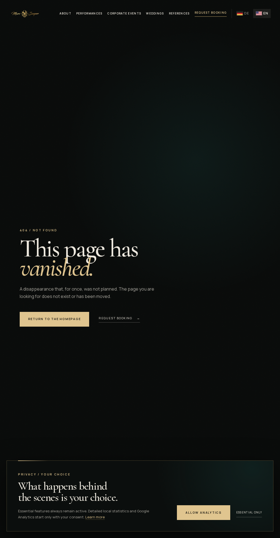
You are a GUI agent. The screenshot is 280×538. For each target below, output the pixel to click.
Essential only (249, 512)
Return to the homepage (54, 319)
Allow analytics (203, 512)
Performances (89, 13)
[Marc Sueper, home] (24, 13)
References (179, 13)
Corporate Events (124, 13)
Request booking (211, 12)
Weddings (155, 13)
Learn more (95, 517)
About (65, 13)
